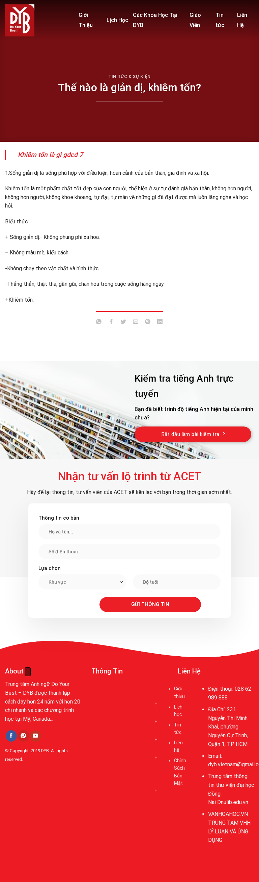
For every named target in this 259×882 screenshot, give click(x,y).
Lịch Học (117, 20)
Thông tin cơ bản (58, 518)
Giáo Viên (195, 20)
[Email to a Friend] (135, 322)
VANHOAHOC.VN (228, 814)
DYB (45, 750)
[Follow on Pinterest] (23, 736)
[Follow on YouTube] (35, 736)
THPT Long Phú (25, 790)
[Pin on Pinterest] (147, 322)
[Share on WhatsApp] (99, 322)
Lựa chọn (49, 568)
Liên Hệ (242, 20)
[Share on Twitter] (123, 322)
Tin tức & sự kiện (129, 76)
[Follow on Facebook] (11, 736)
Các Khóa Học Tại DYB (155, 20)
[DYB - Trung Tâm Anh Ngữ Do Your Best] (36, 20)
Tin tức (219, 20)
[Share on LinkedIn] (160, 322)
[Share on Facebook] (111, 322)
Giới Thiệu (86, 20)
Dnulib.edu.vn (232, 802)
